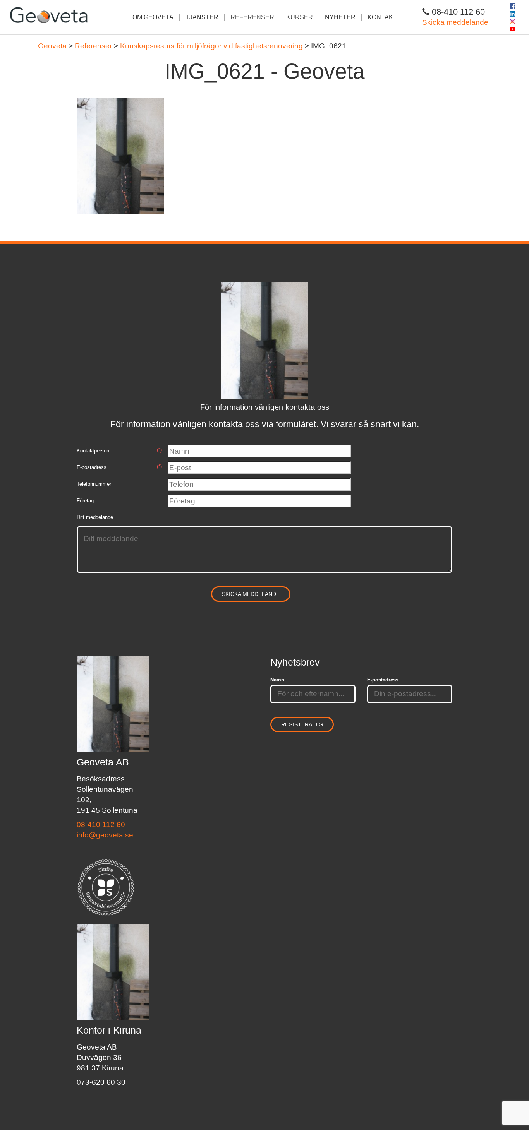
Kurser (299, 17)
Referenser (252, 17)
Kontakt (382, 17)
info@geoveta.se (105, 835)
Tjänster (201, 17)
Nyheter (340, 17)
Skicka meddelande (455, 22)
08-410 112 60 (101, 824)
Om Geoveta (152, 17)
